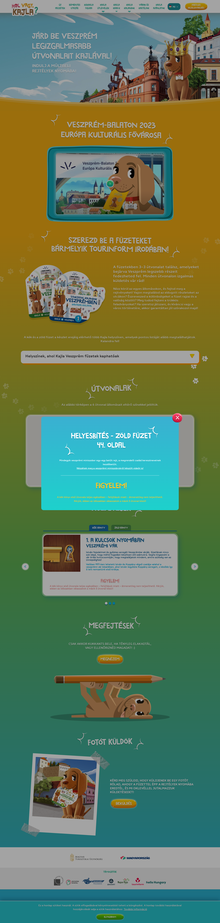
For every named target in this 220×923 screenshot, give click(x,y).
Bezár (177, 417)
